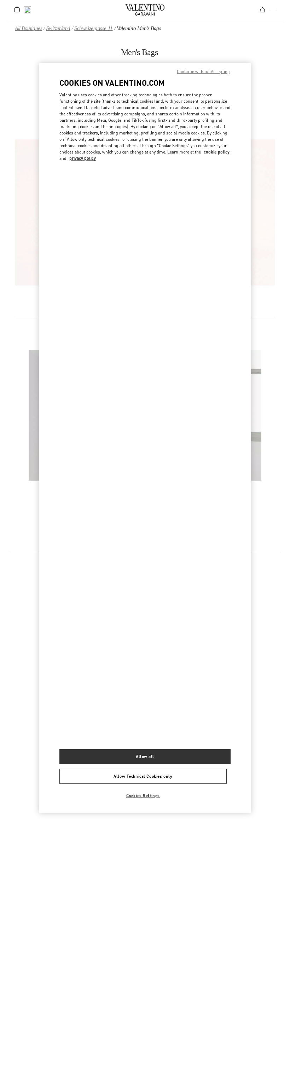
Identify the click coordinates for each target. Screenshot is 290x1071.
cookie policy (217, 152)
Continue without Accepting (203, 71)
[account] (17, 9)
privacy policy (82, 158)
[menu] (273, 9)
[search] (27, 9)
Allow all (145, 756)
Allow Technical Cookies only (143, 776)
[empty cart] (262, 9)
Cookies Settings (143, 795)
